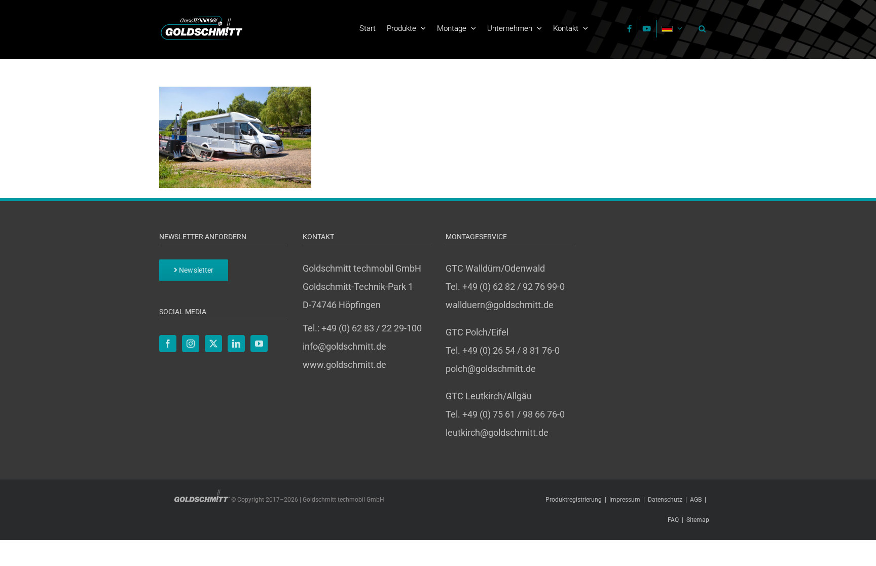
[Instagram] (190, 343)
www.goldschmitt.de (344, 364)
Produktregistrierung (573, 499)
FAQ (673, 519)
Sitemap (697, 519)
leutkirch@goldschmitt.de (497, 432)
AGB (696, 499)
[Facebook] (167, 343)
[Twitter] (213, 343)
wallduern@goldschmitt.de (500, 304)
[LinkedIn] (236, 343)
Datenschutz (665, 499)
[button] (700, 28)
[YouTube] (259, 343)
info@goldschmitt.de (344, 346)
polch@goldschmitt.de (491, 368)
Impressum (624, 499)
